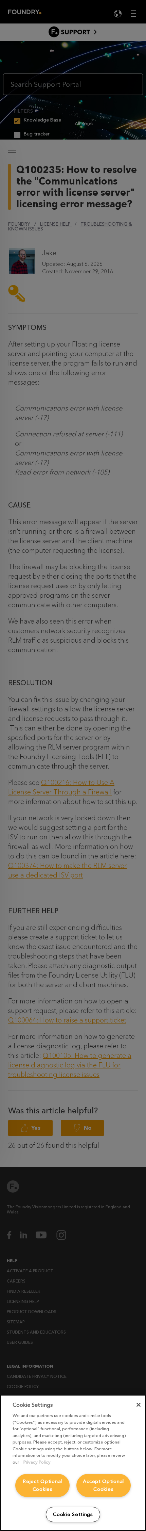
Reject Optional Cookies (42, 1485)
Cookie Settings (73, 1514)
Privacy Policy (37, 1462)
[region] (73, 1463)
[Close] (138, 1404)
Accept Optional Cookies (103, 1485)
